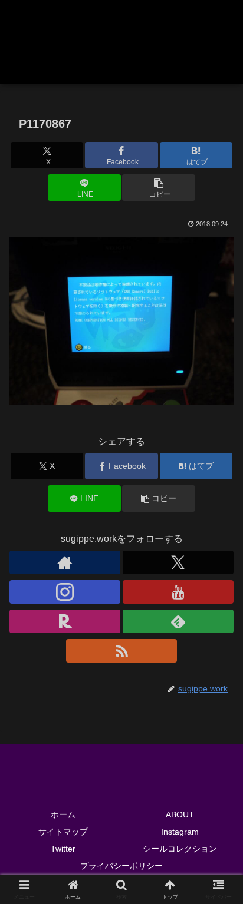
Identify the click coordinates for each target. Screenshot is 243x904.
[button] (158, 187)
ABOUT (180, 814)
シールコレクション (180, 848)
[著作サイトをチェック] (64, 562)
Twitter (63, 848)
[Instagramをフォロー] (64, 592)
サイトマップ (63, 831)
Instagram (180, 831)
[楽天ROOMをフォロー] (64, 621)
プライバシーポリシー (121, 865)
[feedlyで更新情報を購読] (178, 621)
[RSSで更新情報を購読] (121, 651)
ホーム (63, 814)
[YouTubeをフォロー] (178, 592)
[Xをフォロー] (178, 562)
